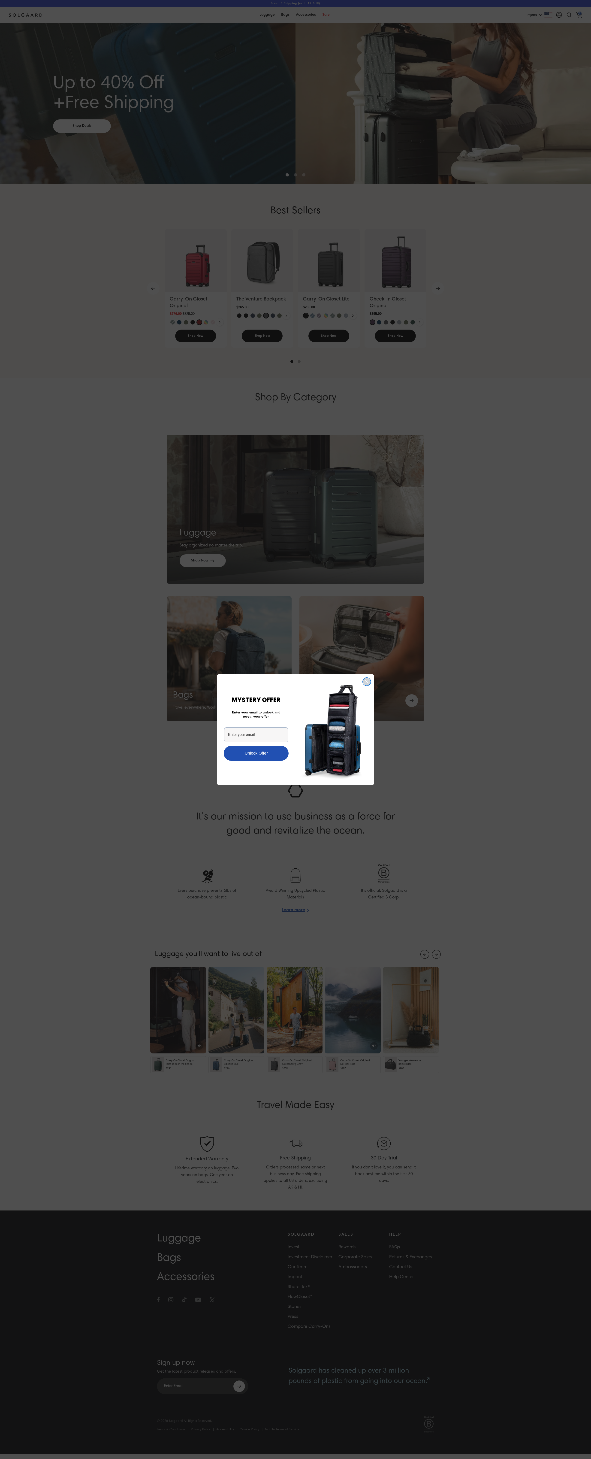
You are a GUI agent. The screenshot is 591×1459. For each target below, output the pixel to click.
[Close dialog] (367, 682)
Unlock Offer (256, 753)
